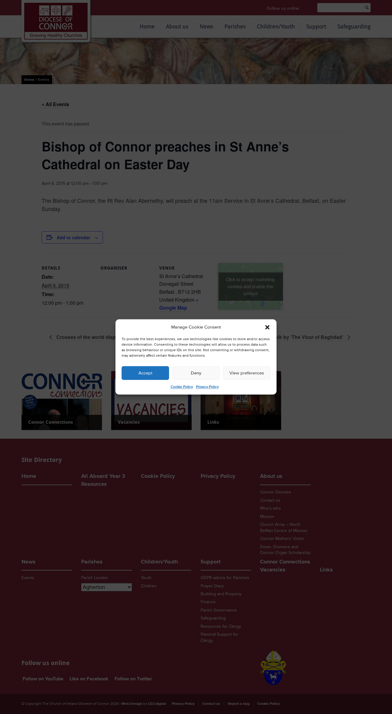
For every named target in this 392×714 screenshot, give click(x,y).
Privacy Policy (207, 387)
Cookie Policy (182, 387)
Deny (196, 373)
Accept (145, 373)
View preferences (246, 373)
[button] (267, 327)
